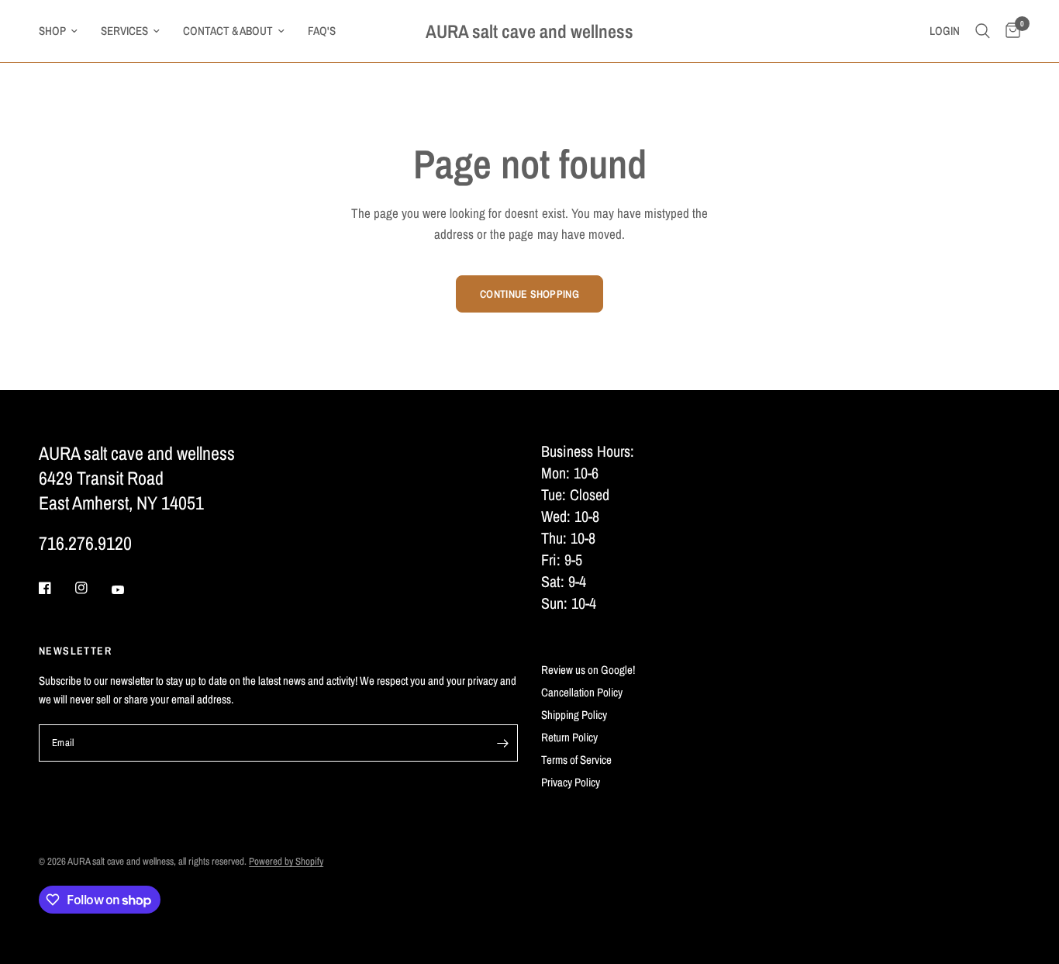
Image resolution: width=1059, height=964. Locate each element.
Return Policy (569, 737)
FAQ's (322, 30)
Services (124, 30)
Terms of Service (576, 760)
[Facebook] (56, 588)
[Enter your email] (502, 743)
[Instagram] (92, 588)
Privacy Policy (570, 782)
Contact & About (228, 30)
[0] (1009, 31)
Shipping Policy (574, 715)
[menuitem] (64, 31)
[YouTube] (129, 590)
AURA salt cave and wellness (529, 31)
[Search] (983, 31)
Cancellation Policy (582, 692)
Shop (52, 30)
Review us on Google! (588, 670)
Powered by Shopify (286, 861)
